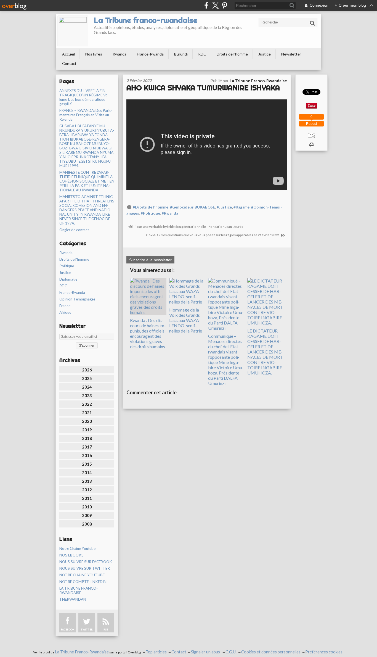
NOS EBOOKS (71, 555)
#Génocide (180, 207)
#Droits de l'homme (150, 207)
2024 (87, 386)
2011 (87, 498)
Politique (66, 266)
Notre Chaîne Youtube (77, 548)
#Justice (224, 207)
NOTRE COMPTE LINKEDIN (83, 581)
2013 (87, 481)
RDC (202, 54)
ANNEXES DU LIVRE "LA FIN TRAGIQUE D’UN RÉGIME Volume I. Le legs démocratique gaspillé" (84, 97)
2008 (87, 523)
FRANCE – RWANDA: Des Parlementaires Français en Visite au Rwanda (86, 115)
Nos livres (93, 54)
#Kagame (241, 207)
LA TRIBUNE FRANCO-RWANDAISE (78, 590)
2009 (87, 515)
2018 (87, 438)
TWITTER (87, 629)
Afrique (65, 312)
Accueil (68, 54)
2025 (87, 378)
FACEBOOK (67, 629)
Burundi (181, 54)
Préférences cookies (324, 652)
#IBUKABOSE (203, 207)
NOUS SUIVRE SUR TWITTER (84, 568)
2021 (87, 412)
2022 (87, 404)
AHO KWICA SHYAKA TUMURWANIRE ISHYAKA (203, 87)
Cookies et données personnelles (271, 652)
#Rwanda (170, 213)
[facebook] (206, 5)
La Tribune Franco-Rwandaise (82, 652)
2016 (87, 455)
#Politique (150, 213)
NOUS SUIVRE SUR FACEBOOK (85, 562)
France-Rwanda (150, 54)
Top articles (156, 652)
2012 (87, 489)
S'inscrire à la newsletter (150, 260)
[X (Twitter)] (215, 5)
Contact (69, 63)
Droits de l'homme (232, 54)
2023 (87, 395)
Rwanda (119, 54)
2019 (87, 429)
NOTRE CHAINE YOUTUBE (82, 575)
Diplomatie (68, 279)
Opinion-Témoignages (77, 299)
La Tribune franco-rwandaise (145, 20)
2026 (87, 369)
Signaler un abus (206, 652)
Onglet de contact (74, 230)
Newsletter (291, 54)
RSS (105, 629)
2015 (87, 463)
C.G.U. (231, 652)
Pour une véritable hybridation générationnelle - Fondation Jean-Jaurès (188, 227)
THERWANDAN (72, 599)
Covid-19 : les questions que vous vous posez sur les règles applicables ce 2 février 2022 (213, 235)
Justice (264, 54)
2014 (87, 472)
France (64, 306)
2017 (87, 446)
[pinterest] (224, 5)
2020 (87, 421)
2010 (87, 506)
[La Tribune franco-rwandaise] (72, 30)
